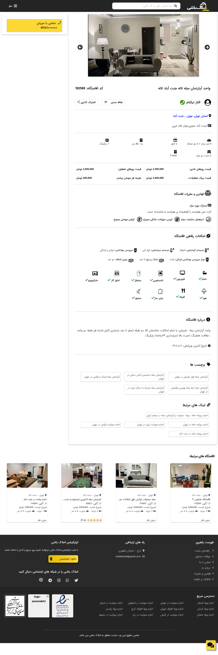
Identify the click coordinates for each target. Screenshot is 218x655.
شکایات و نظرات (202, 579)
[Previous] (80, 47)
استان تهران (201, 116)
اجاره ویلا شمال (205, 603)
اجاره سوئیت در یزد (142, 615)
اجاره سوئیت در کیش (171, 615)
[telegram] (50, 580)
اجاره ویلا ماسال (205, 615)
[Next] (207, 47)
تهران (189, 116)
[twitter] (76, 580)
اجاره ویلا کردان (205, 609)
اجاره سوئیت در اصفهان (140, 603)
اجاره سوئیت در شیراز (111, 603)
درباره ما (206, 568)
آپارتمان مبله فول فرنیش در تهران (191, 377)
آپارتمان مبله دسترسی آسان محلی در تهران (145, 377)
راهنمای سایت (203, 551)
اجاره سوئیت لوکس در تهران (106, 424)
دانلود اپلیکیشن (67, 559)
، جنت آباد (179, 116)
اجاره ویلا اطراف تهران (171, 609)
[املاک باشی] (198, 6)
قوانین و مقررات (202, 574)
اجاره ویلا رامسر (114, 609)
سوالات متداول (203, 557)
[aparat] (41, 580)
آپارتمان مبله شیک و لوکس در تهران (102, 377)
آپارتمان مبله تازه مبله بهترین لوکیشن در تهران (189, 389)
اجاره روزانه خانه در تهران (195, 424)
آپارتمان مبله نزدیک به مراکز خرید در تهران (146, 389)
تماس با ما (205, 562)
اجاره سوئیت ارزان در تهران (150, 424)
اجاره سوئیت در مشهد (110, 615)
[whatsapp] (67, 580)
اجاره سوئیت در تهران (171, 603)
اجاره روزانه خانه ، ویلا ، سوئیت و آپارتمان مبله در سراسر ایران (177, 415)
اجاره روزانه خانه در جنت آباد (193, 434)
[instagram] (58, 580)
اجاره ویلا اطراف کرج (142, 609)
